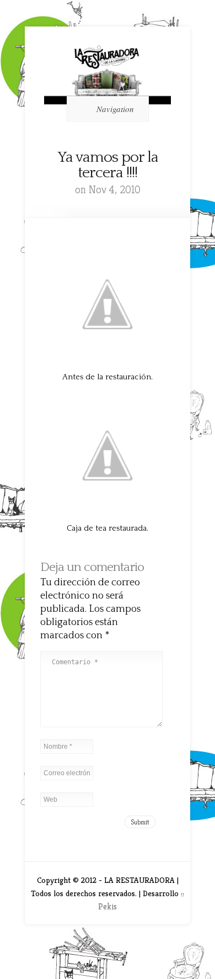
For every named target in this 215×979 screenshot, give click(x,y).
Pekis (107, 906)
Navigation (115, 108)
